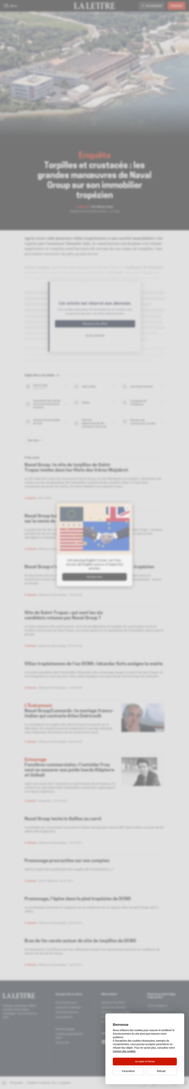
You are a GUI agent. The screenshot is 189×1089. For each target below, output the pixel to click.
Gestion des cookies (124, 1051)
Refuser (161, 1071)
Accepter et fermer (145, 1061)
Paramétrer (128, 1071)
